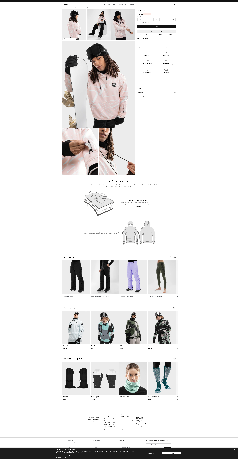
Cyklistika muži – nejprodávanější (140, 421)
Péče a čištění (140, 88)
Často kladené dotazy (97, 444)
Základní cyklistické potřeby (142, 429)
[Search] (169, 4)
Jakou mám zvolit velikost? (70, 38)
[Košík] (171, 4)
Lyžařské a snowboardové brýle (127, 427)
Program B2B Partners (98, 442)
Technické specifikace (142, 38)
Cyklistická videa (124, 442)
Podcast (68, 447)
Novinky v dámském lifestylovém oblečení (140, 427)
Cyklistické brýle (91, 425)
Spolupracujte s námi (71, 444)
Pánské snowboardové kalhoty (126, 423)
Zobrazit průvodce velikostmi (144, 96)
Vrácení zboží (70, 440)
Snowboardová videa (125, 447)
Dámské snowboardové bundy (126, 422)
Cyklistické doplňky (92, 427)
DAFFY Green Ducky (153, 396)
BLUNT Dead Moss (124, 396)
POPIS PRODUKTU (141, 79)
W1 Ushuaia (94, 345)
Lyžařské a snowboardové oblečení (124, 416)
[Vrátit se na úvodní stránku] (66, 4)
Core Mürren (95, 294)
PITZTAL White (95, 396)
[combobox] (235, 449)
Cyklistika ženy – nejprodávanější (140, 418)
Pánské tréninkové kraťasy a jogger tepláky (110, 430)
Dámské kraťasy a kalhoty (93, 419)
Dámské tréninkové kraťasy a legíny (110, 427)
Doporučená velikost (142, 22)
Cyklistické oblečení (94, 415)
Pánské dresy (91, 421)
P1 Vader (65, 294)
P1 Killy (122, 294)
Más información (59, 453)
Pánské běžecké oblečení (109, 420)
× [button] (236, 449)
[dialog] (119, 453)
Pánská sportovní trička (109, 424)
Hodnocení (140, 92)
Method (150, 294)
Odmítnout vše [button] (150, 453)
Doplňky (122, 429)
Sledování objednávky (71, 442)
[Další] (174, 257)
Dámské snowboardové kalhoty (126, 425)
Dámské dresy (91, 423)
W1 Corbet (122, 345)
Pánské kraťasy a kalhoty (93, 417)
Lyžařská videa (124, 444)
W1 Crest (150, 345)
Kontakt (95, 447)
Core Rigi (65, 396)
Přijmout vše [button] (171, 453)
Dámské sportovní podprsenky (110, 418)
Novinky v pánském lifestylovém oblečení (143, 424)
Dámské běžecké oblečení (109, 422)
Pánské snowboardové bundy (126, 420)
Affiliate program (96, 440)
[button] (97, 455)
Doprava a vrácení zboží (143, 84)
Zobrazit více (138, 206)
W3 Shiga (65, 345)
